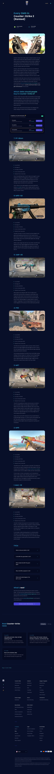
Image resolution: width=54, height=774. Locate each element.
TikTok (41, 731)
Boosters (16, 738)
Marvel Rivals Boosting (19, 707)
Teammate (29, 692)
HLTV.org (49, 624)
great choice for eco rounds (34, 469)
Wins (28, 687)
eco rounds (19, 187)
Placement (17, 685)
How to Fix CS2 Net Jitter (10, 652)
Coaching (29, 690)
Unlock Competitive (19, 711)
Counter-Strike (8, 667)
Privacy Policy (29, 733)
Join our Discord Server (28, 598)
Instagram (42, 733)
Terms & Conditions (31, 728)
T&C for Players (30, 731)
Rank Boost (29, 683)
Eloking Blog (43, 624)
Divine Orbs (29, 711)
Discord (41, 738)
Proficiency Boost (18, 714)
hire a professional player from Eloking (29, 83)
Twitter (41, 740)
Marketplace (29, 707)
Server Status (17, 690)
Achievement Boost (19, 716)
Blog (3, 667)
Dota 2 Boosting (30, 699)
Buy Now (39, 120)
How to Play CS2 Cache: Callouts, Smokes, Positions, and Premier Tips (39, 638)
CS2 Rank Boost (18, 683)
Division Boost (42, 683)
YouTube (41, 728)
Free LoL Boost (42, 694)
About (16, 728)
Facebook (41, 735)
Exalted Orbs (29, 714)
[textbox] (21, 751)
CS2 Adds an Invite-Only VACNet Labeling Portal (13, 638)
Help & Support (18, 740)
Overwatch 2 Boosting (44, 699)
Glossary (16, 733)
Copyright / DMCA (30, 735)
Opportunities (17, 735)
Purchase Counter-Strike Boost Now (26, 603)
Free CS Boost (17, 687)
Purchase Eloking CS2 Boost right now (27, 594)
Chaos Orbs (29, 709)
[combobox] (21, 751)
